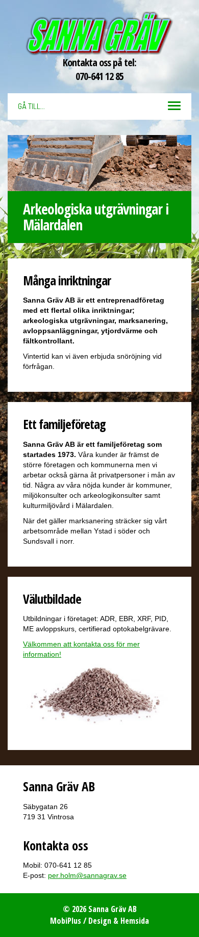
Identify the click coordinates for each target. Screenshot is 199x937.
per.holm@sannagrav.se (87, 875)
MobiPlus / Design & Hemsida (99, 920)
